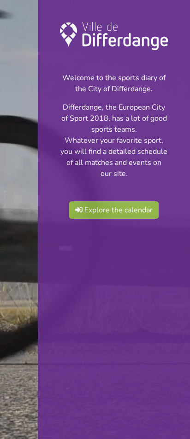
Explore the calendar (118, 210)
